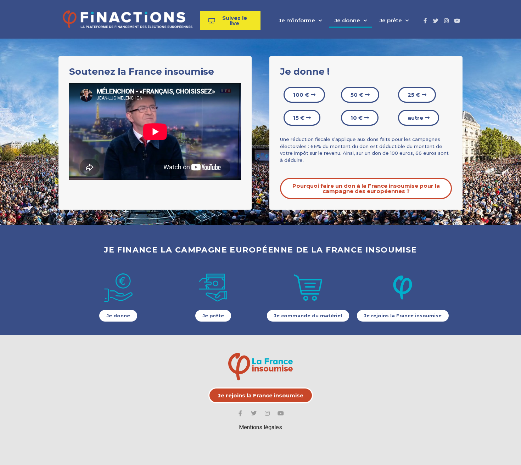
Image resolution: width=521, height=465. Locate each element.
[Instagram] (446, 20)
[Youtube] (457, 20)
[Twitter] (436, 20)
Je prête (391, 20)
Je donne (347, 20)
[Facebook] (425, 20)
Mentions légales (260, 427)
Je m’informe (297, 20)
